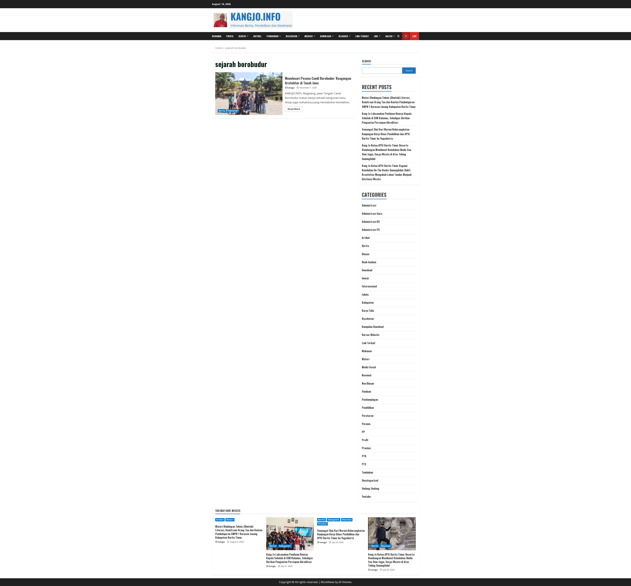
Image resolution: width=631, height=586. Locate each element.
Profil (230, 36)
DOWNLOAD (325, 36)
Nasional (233, 110)
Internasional (369, 286)
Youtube (366, 497)
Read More (295, 109)
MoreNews (327, 582)
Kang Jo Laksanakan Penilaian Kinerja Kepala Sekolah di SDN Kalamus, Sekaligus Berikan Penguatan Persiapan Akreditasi (386, 118)
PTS (364, 464)
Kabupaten (368, 303)
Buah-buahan (369, 262)
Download (367, 270)
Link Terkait (362, 36)
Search (366, 61)
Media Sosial (369, 367)
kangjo (291, 87)
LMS (376, 36)
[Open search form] (398, 36)
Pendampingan (370, 400)
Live (414, 36)
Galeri (388, 36)
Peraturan (367, 416)
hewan (365, 278)
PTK (364, 456)
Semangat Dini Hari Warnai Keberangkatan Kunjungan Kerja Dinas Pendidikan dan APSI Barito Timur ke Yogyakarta (386, 133)
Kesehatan (291, 36)
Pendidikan (272, 36)
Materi (365, 359)
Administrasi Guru (372, 214)
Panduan (366, 391)
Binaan (365, 254)
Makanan (367, 351)
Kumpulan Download (373, 327)
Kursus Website (370, 335)
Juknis (365, 294)
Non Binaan (368, 383)
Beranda (216, 36)
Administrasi (369, 205)
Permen (366, 424)
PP (363, 432)
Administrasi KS (371, 222)
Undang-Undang (370, 488)
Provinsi (366, 448)
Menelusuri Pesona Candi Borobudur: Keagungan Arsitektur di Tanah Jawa (248, 93)
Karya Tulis (368, 311)
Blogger (343, 36)
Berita (242, 36)
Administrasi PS (371, 230)
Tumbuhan (367, 472)
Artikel (257, 36)
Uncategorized (370, 480)
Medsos (308, 36)
